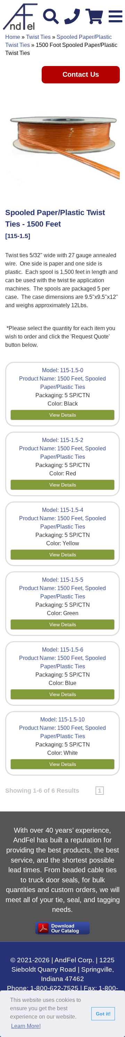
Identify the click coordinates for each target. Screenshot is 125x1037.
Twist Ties (38, 37)
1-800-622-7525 (54, 988)
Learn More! (26, 1026)
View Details (62, 415)
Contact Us (80, 74)
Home (12, 37)
